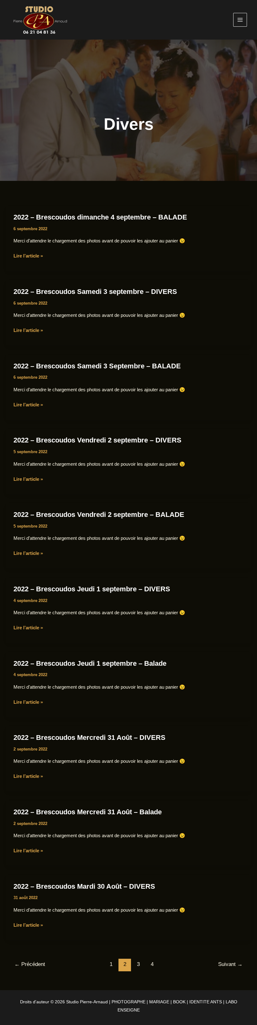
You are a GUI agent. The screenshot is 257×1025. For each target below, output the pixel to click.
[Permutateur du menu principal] (240, 20)
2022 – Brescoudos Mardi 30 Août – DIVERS (84, 886)
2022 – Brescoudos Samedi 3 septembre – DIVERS (95, 292)
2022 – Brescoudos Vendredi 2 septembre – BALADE (98, 514)
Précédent (29, 964)
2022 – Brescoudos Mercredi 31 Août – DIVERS (89, 737)
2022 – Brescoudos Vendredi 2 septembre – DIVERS (97, 440)
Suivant (230, 964)
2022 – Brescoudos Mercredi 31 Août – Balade (87, 812)
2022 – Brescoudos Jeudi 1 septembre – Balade (89, 663)
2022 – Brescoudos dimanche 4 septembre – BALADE (100, 217)
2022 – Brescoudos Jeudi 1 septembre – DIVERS (91, 589)
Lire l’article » (28, 256)
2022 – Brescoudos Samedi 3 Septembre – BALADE (97, 366)
